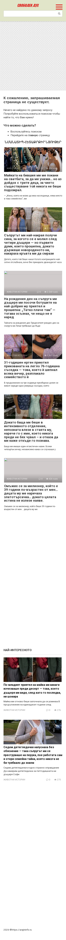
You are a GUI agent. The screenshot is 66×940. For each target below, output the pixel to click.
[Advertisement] (33, 56)
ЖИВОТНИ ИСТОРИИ (14, 710)
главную (33, 135)
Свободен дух (27, 5)
